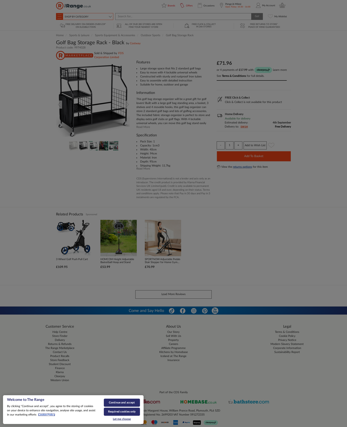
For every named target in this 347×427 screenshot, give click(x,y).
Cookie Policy (46, 414)
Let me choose (122, 419)
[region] (73, 409)
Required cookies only (122, 411)
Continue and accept (122, 402)
